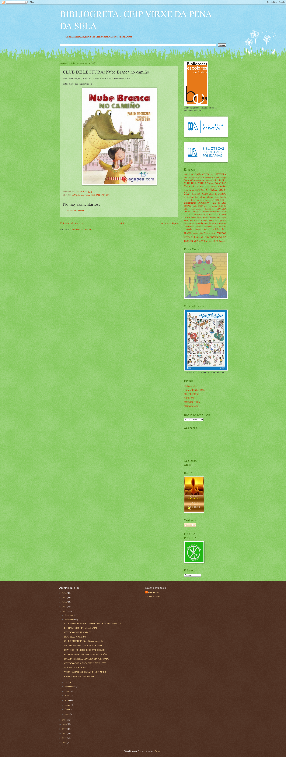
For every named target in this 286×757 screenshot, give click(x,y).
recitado (187, 223)
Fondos (194, 206)
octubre (68, 682)
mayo (67, 695)
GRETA (200, 206)
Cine (224, 180)
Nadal (199, 217)
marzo (68, 704)
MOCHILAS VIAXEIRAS (75, 636)
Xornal (222, 241)
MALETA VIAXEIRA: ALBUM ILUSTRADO (83, 645)
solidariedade (219, 229)
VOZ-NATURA (200, 241)
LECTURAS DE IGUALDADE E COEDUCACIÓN (85, 654)
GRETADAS (189, 398)
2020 (64, 724)
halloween (207, 206)
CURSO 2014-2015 (192, 406)
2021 (64, 719)
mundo (193, 217)
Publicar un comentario (76, 210)
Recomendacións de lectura (205, 223)
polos (217, 220)
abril (67, 700)
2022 (64, 611)
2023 (64, 606)
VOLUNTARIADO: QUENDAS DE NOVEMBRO (85, 672)
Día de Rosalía (220, 197)
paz (224, 217)
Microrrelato (199, 214)
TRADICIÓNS (198, 233)
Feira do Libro (219, 202)
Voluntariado (197, 237)
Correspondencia (211, 186)
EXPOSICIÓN (204, 202)
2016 (64, 742)
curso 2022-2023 (98, 194)
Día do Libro (190, 200)
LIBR (199, 212)
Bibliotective (208, 177)
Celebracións (189, 180)
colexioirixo (153, 592)
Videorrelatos (209, 233)
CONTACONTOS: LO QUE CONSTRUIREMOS (84, 650)
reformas (199, 226)
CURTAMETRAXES (100, 36)
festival (187, 205)
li (196, 212)
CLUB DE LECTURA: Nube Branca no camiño (83, 641)
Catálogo (223, 177)
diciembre (69, 615)
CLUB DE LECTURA (81, 194)
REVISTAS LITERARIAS (122, 36)
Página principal (191, 386)
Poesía (211, 220)
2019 (64, 728)
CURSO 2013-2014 (192, 402)
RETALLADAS (151, 36)
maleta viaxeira (219, 211)
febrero (68, 709)
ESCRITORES (220, 200)
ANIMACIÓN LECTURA (195, 390)
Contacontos (190, 186)
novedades (212, 217)
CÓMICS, (140, 36)
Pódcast (196, 220)
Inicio (122, 223)
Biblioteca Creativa (195, 177)
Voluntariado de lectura (205, 239)
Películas (188, 220)
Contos (200, 186)
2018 (64, 733)
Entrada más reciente (72, 223)
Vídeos (221, 233)
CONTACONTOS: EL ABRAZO (77, 632)
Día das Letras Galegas (201, 197)
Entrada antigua (169, 223)
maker (210, 211)
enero (67, 714)
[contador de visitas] (190, 526)
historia (214, 206)
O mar (220, 217)
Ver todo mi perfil (152, 596)
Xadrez (209, 241)
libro (108, 194)
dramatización (208, 200)
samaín (207, 229)
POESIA (204, 220)
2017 (64, 737)
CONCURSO (220, 183)
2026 (64, 593)
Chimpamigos (208, 180)
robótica (198, 229)
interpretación (196, 209)
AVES (186, 177)
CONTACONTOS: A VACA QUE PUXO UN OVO (85, 663)
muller (187, 217)
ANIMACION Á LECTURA (210, 174)
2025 (64, 597)
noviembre (69, 619)
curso (186, 190)
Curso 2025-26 (209, 193)
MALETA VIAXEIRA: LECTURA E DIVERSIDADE (86, 658)
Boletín (216, 177)
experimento (190, 202)
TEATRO (188, 233)
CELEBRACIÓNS (191, 394)
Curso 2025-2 (197, 194)
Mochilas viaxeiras (216, 214)
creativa (222, 186)
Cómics (210, 183)
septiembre (69, 686)
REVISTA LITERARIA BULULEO (79, 676)
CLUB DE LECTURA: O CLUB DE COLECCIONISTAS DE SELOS (92, 623)
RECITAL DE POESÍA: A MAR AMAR (81, 627)
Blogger (158, 751)
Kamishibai (209, 209)
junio (67, 691)
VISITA (187, 237)
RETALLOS (208, 226)
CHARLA (199, 180)
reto (215, 226)
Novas (205, 217)
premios (223, 220)
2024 (64, 602)
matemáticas (188, 215)
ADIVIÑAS (188, 174)
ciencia (217, 180)
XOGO (216, 241)
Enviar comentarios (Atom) (83, 229)
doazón (199, 200)
